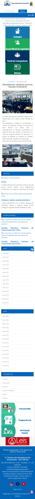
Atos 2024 (6, 324)
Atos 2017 (6, 350)
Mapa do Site (18, 489)
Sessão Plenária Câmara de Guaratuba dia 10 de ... (17, 229)
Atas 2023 (6, 265)
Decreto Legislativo (8, 390)
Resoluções (6, 383)
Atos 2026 (6, 316)
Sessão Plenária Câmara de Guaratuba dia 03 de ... (17, 242)
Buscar (22, 11)
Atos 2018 (6, 346)
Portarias (5, 379)
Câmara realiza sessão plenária (15, 200)
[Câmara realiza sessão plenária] (17, 195)
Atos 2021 (6, 335)
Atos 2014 (6, 362)
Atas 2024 (6, 261)
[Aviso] (10, 178)
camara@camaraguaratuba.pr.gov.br (13, 23)
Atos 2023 (6, 327)
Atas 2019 (6, 280)
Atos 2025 (6, 320)
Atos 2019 (6, 343)
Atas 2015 (6, 295)
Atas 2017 (6, 287)
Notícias (12, 82)
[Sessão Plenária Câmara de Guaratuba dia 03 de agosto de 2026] (17, 235)
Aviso (3, 182)
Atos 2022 (6, 331)
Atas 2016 (6, 291)
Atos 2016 (6, 354)
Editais (5, 394)
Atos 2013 (6, 365)
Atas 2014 (6, 303)
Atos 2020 (6, 339)
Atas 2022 (6, 268)
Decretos (5, 387)
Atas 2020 (6, 276)
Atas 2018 (6, 284)
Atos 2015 (6, 358)
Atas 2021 (6, 272)
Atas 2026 (6, 253)
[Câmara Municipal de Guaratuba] (18, 3)
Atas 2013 (6, 299)
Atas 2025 (6, 257)
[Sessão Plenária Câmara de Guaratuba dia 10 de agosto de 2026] (17, 221)
